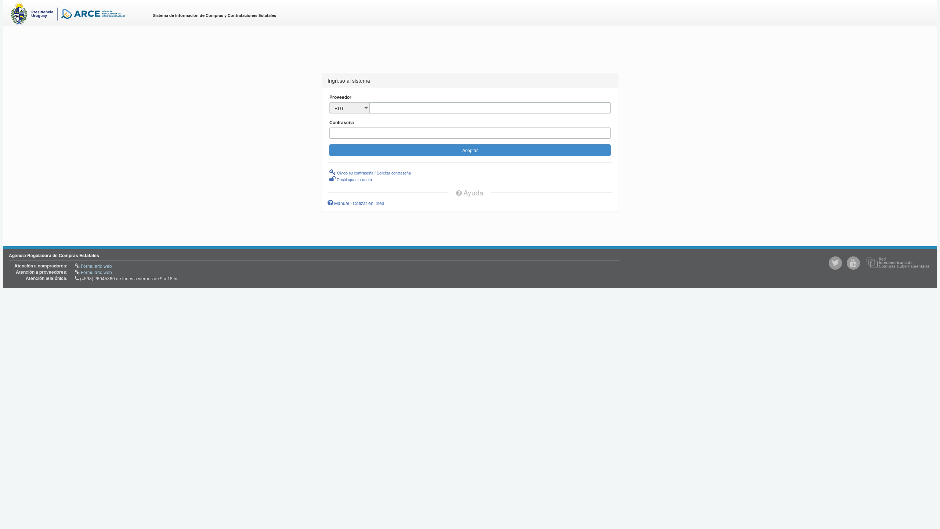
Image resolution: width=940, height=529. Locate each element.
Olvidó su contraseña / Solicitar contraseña (373, 173)
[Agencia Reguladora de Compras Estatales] (75, 15)
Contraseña (341, 122)
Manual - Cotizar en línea (358, 203)
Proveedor (340, 97)
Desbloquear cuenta (354, 179)
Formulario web (96, 266)
